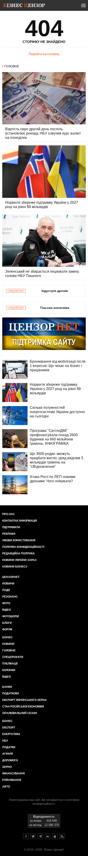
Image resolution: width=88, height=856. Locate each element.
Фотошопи (10, 616)
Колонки (8, 670)
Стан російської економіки (23, 706)
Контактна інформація (19, 520)
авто (6, 786)
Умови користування (18, 540)
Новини (8, 583)
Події (6, 590)
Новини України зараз (19, 560)
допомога (10, 760)
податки (8, 747)
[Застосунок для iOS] (55, 836)
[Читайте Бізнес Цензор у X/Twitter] (33, 836)
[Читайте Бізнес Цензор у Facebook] (26, 836)
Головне (11, 66)
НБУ (5, 740)
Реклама (9, 533)
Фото (6, 603)
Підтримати (11, 527)
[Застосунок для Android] (47, 836)
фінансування (13, 773)
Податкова (10, 693)
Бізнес (7, 637)
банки (7, 686)
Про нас (8, 514)
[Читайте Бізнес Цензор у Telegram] (40, 836)
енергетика (11, 734)
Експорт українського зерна (24, 700)
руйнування (11, 780)
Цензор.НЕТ (10, 577)
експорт (8, 727)
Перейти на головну (44, 54)
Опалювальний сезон (19, 713)
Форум (7, 629)
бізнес (7, 721)
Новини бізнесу (14, 566)
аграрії (7, 753)
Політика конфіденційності (23, 547)
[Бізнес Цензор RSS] (62, 836)
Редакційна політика (18, 553)
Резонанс (10, 596)
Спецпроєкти (12, 657)
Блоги (7, 622)
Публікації (9, 663)
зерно (7, 767)
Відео (6, 609)
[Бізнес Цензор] (24, 6)
